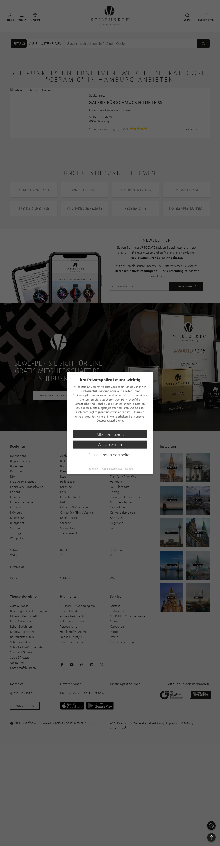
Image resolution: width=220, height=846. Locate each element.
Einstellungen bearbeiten (110, 455)
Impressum (93, 468)
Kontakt (129, 468)
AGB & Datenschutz (112, 468)
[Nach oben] (211, 837)
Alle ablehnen (110, 444)
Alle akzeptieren (110, 434)
